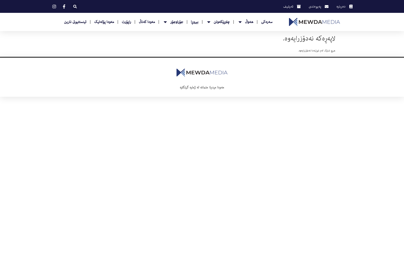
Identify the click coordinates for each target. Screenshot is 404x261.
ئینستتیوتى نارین (75, 22)
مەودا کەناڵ (147, 22)
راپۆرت (126, 22)
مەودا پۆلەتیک (104, 22)
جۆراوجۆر (176, 22)
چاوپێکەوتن (222, 22)
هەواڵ (249, 22)
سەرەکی (267, 22)
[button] (75, 6)
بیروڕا (194, 22)
